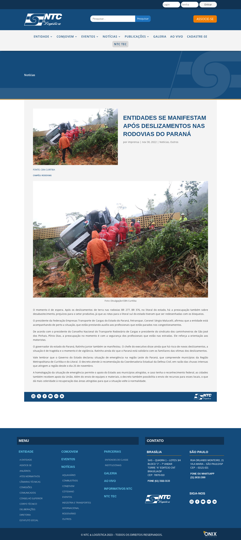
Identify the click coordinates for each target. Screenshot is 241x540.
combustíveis (70, 480)
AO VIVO (176, 36)
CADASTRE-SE (197, 36)
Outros (174, 142)
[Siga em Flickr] (56, 396)
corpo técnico (28, 503)
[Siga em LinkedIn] (62, 396)
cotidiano (68, 491)
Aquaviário (69, 475)
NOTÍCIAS (110, 36)
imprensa (133, 142)
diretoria (25, 514)
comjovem (68, 486)
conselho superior (31, 498)
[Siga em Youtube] (50, 396)
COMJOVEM (65, 36)
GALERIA (159, 36)
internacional (70, 508)
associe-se (205, 19)
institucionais (113, 465)
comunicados (28, 492)
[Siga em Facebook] (45, 396)
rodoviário (69, 513)
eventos (67, 497)
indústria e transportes (76, 502)
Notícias (29, 75)
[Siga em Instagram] (33, 396)
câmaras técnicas (30, 481)
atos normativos (30, 476)
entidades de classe (116, 459)
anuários (25, 470)
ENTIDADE (41, 36)
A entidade (26, 459)
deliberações (27, 509)
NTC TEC (120, 44)
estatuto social (29, 520)
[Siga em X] (39, 396)
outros (66, 519)
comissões (26, 487)
